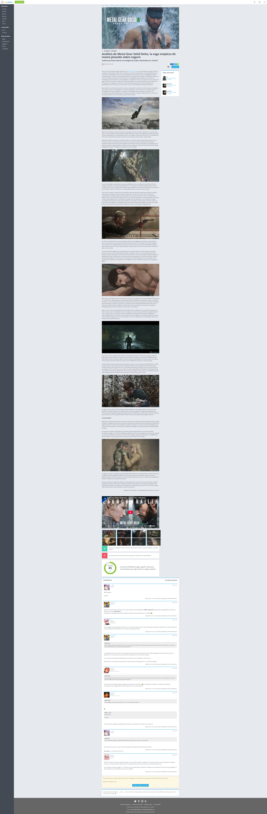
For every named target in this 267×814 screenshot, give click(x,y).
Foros (3, 30)
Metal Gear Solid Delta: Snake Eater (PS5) (118, 5)
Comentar (175, 67)
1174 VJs (112, 586)
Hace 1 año (174, 585)
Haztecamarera (147, 792)
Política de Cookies (137, 804)
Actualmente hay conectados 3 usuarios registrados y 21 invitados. (140, 807)
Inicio (103, 5)
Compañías (5, 48)
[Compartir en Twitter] (174, 64)
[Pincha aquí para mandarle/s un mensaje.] (115, 793)
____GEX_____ (121, 792)
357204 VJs (112, 621)
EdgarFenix (113, 603)
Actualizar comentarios (171, 580)
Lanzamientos (5, 41)
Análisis (4, 14)
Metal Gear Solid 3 (131, 71)
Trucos (4, 23)
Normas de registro (125, 804)
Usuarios (4, 32)
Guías (3, 21)
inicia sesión (155, 598)
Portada (4, 9)
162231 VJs (112, 670)
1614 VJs (112, 604)
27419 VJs (112, 756)
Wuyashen (169, 792)
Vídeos (4, 46)
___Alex (112, 585)
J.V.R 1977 (112, 693)
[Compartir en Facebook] (171, 64)
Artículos (4, 19)
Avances (4, 16)
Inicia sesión (144, 785)
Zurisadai (111, 793)
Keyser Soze (154, 792)
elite (111, 668)
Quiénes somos (148, 804)
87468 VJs (112, 694)
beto (111, 620)
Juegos (4, 39)
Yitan (174, 792)
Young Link (106, 793)
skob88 (160, 792)
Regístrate (148, 598)
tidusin (112, 755)
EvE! (132, 792)
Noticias (4, 11)
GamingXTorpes (138, 792)
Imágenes (4, 44)
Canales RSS (157, 804)
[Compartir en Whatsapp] (177, 64)
